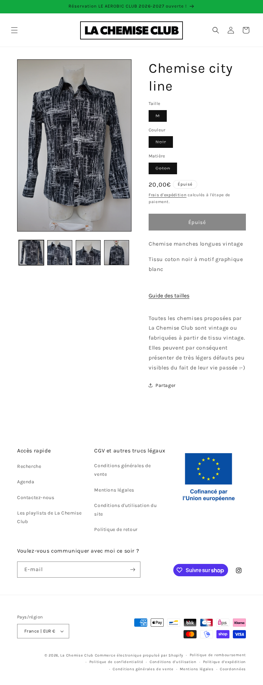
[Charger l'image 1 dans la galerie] (31, 252)
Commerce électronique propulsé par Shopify (139, 655)
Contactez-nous (35, 497)
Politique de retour (115, 529)
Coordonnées (233, 669)
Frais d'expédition (168, 194)
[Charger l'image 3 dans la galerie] (88, 252)
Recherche (29, 466)
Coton (166, 169)
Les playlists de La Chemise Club (49, 517)
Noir (164, 143)
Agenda (26, 482)
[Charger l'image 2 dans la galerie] (59, 252)
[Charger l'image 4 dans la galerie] (116, 252)
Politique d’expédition (224, 662)
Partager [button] (165, 385)
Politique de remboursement (218, 655)
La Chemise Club (76, 655)
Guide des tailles (169, 295)
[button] (14, 30)
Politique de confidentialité (116, 662)
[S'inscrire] (132, 570)
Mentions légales (114, 490)
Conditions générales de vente (122, 470)
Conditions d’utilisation (173, 662)
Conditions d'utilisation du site (125, 510)
